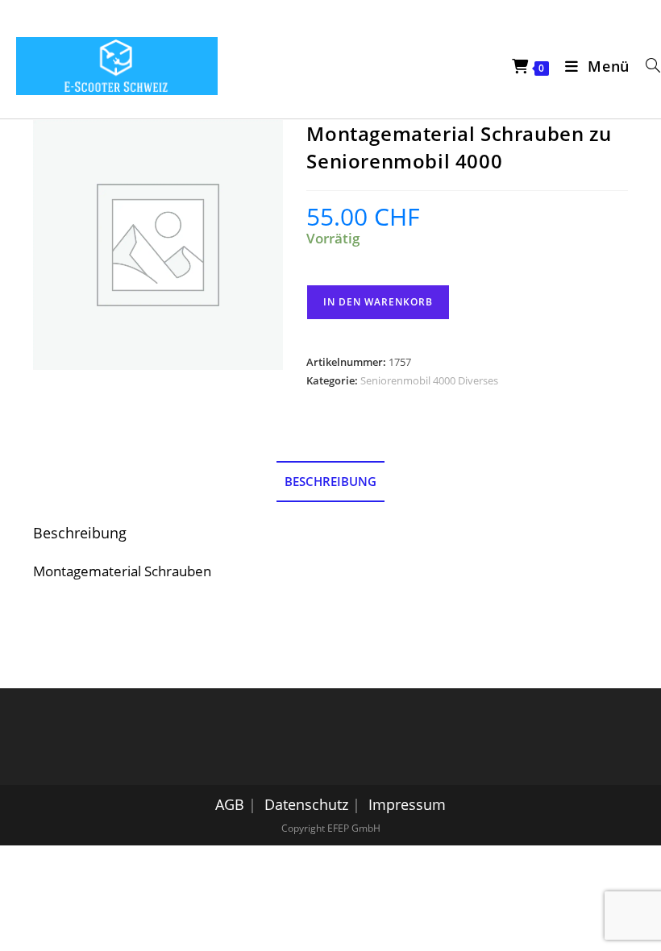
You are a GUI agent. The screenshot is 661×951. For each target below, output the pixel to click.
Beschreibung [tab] (330, 481)
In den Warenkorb (378, 302)
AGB (229, 804)
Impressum (407, 804)
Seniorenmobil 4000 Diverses (429, 380)
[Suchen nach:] (647, 66)
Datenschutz (306, 804)
